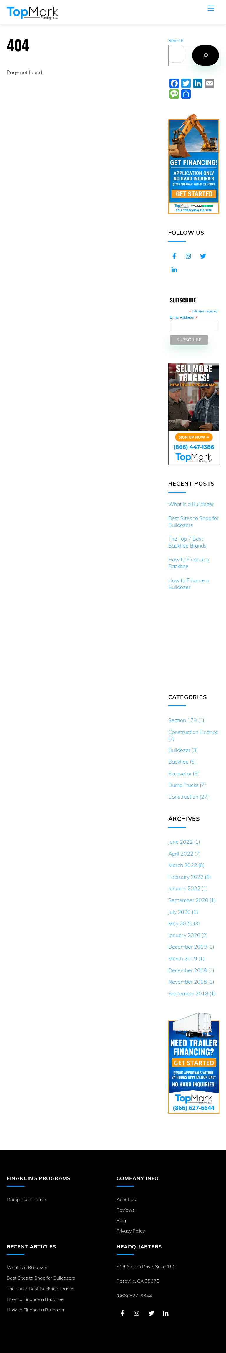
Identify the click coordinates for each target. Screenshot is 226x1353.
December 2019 (187, 946)
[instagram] (189, 255)
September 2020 (188, 900)
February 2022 (186, 877)
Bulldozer (179, 750)
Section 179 (182, 720)
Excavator (180, 773)
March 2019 (182, 958)
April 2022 (180, 853)
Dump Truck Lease (26, 1199)
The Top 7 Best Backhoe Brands (187, 542)
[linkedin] (174, 268)
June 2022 (180, 841)
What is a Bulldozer (191, 504)
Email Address (183, 317)
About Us (126, 1199)
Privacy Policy (131, 1231)
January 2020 (184, 935)
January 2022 (184, 888)
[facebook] (174, 255)
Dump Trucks (183, 785)
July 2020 (179, 912)
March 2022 (182, 865)
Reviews (126, 1210)
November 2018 (187, 981)
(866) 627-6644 (134, 1296)
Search (175, 40)
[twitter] (203, 255)
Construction (183, 796)
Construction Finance (193, 732)
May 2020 (180, 923)
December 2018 (187, 970)
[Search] (205, 55)
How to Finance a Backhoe (188, 562)
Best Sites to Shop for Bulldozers (193, 521)
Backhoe (178, 761)
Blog (121, 1220)
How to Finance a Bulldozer (188, 583)
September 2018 (188, 993)
